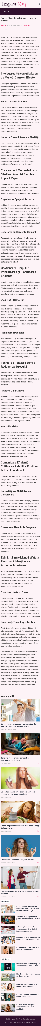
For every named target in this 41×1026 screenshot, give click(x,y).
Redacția (3, 25)
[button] (5, 12)
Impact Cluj (14, 1019)
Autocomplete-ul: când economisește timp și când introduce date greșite (26, 929)
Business (27, 25)
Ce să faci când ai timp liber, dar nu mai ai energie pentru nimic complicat (18, 793)
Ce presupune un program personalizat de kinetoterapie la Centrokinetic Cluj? (18, 725)
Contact (33, 1022)
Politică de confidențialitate (21, 1022)
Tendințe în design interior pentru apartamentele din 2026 (15, 759)
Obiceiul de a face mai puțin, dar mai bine (17, 860)
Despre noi (8, 1022)
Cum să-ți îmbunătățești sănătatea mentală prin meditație (25, 1007)
